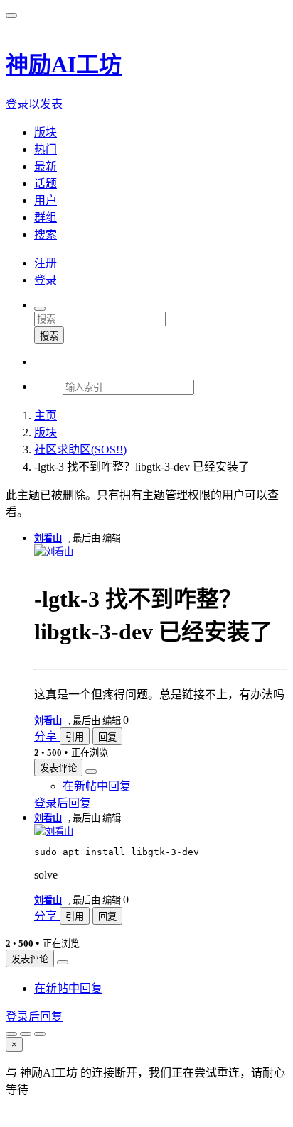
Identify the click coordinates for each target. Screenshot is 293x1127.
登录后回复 (62, 803)
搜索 (49, 336)
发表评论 (58, 768)
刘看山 (48, 538)
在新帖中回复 (97, 786)
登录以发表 (34, 104)
